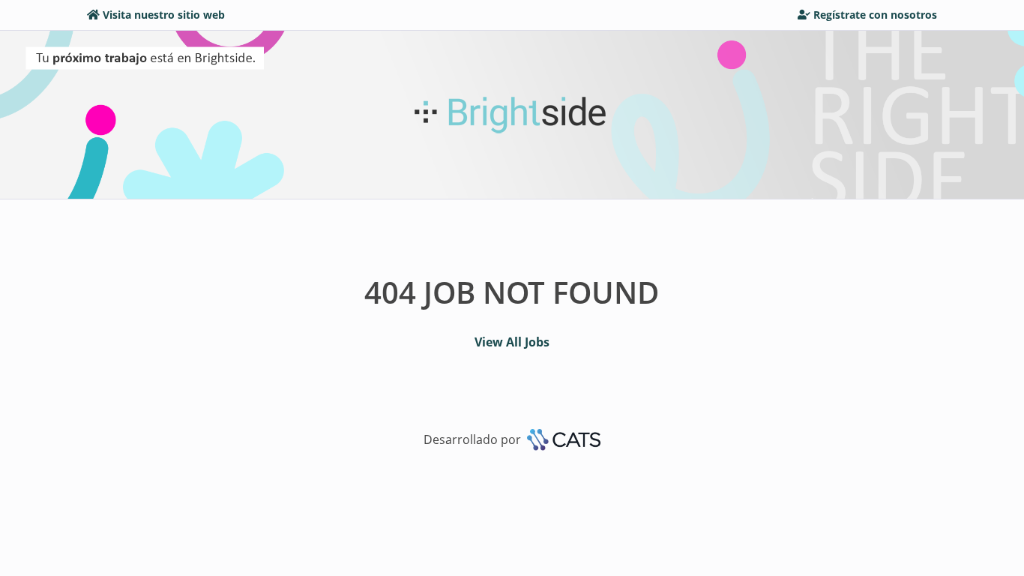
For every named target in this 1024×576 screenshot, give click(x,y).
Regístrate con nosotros (875, 15)
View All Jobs (512, 342)
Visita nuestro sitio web (164, 15)
